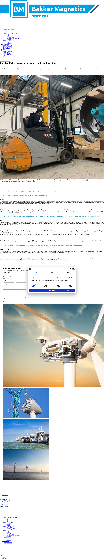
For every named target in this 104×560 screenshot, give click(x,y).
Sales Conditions (39, 514)
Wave (7, 519)
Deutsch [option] (3, 557)
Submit (4, 301)
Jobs (3, 552)
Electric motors (9, 527)
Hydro (7, 521)
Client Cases (6, 548)
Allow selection (52, 290)
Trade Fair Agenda (7, 550)
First (14, 282)
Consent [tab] (35, 272)
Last (26, 282)
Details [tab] (52, 272)
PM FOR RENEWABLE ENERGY (10, 517)
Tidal (7, 520)
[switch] (45, 286)
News (5, 551)
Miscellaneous (8, 536)
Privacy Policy (33, 514)
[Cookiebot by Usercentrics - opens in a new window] (70, 269)
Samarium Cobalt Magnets (8, 544)
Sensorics (8, 525)
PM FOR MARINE (7, 537)
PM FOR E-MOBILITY (8, 522)
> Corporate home (3, 502)
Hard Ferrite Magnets (8, 542)
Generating (8, 524)
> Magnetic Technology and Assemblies (7, 500)
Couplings (8, 532)
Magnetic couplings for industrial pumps (13, 535)
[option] (53, 557)
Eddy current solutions (10, 534)
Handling (8, 531)
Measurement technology (10, 528)
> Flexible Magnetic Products (5, 501)
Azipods (7, 539)
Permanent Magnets (5, 541)
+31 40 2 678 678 (5, 495)
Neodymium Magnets (8, 543)
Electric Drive (8, 523)
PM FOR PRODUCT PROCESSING (11, 530)
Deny (36, 290)
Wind (7, 518)
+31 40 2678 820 (7, 496)
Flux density (8, 533)
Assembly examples (7, 549)
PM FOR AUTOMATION (9, 526)
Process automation (9, 529)
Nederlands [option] (4, 558)
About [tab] (68, 272)
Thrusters (8, 538)
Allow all (67, 290)
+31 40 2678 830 (7, 497)
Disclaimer (28, 514)
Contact (3, 553)
